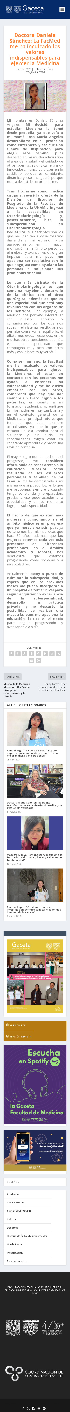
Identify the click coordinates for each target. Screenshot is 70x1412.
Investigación (15, 1252)
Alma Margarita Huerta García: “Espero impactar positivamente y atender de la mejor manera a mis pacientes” (32, 753)
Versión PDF (17, 1025)
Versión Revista (20, 1036)
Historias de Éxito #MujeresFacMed (39, 70)
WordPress (59, 1403)
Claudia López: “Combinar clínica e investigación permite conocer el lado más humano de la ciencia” (34, 909)
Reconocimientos (17, 1261)
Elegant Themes (28, 1403)
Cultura (11, 1219)
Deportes (12, 1227)
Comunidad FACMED (19, 1211)
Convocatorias (15, 1202)
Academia (13, 1194)
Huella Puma (14, 1244)
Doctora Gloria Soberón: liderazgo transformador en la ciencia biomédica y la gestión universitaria (34, 805)
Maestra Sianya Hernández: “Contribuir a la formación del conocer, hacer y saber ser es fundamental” (35, 857)
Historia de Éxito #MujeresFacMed (27, 1236)
